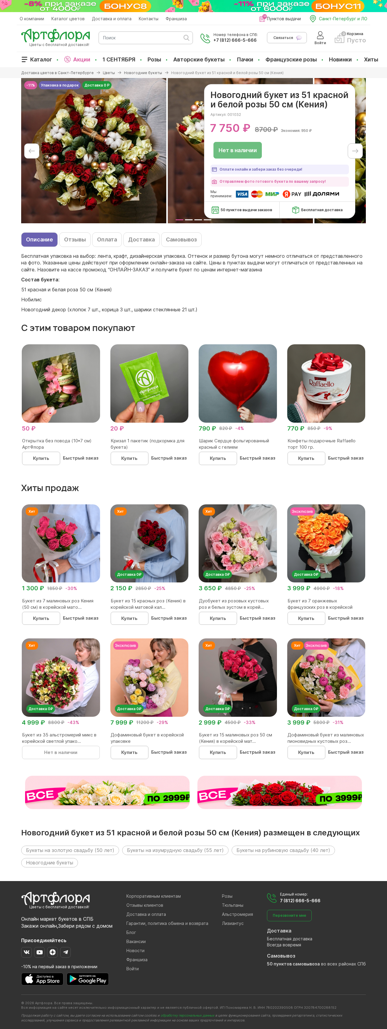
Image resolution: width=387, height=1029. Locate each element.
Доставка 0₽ (129, 574)
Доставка (141, 239)
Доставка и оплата (112, 18)
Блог (131, 932)
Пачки (245, 59)
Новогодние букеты (49, 863)
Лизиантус (233, 923)
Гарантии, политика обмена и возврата (167, 923)
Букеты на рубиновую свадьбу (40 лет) (283, 850)
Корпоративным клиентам (153, 896)
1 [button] (179, 219)
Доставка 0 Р (96, 85)
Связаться (283, 37)
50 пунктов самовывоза (293, 963)
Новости (135, 950)
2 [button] (189, 219)
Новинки (340, 59)
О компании (32, 18)
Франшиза (176, 18)
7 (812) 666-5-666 (300, 900)
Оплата (107, 239)
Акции (81, 59)
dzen (52, 952)
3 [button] (198, 219)
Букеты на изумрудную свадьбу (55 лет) (175, 850)
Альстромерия (237, 914)
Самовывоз (181, 239)
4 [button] (207, 219)
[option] (93, 150)
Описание (39, 239)
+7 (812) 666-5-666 (235, 40)
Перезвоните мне (289, 915)
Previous (31, 151)
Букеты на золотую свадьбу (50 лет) (70, 850)
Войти (132, 968)
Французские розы (291, 59)
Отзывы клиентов (144, 905)
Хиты (371, 59)
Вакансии (136, 941)
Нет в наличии (238, 150)
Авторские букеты (199, 59)
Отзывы (75, 239)
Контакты (148, 18)
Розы (154, 59)
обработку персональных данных (187, 1015)
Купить (41, 458)
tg (65, 952)
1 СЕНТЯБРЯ (118, 59)
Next (355, 151)
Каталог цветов (68, 18)
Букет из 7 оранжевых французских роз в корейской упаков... (320, 607)
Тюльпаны (232, 905)
